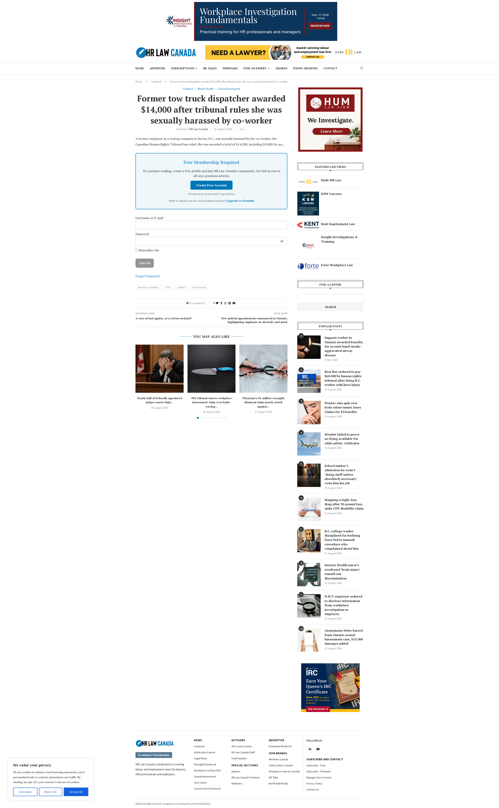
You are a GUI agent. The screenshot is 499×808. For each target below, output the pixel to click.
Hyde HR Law (331, 180)
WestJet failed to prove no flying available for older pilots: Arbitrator (342, 438)
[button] (140, 381)
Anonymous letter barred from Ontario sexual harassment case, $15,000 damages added (344, 637)
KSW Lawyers (331, 194)
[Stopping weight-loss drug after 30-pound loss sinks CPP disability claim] (309, 509)
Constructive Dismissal (207, 788)
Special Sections (244, 765)
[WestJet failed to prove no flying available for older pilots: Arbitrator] (309, 444)
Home (139, 68)
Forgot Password (147, 276)
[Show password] (281, 241)
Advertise (157, 68)
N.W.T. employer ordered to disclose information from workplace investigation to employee (343, 605)
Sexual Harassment (205, 776)
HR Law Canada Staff (243, 752)
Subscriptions (182, 68)
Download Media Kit (280, 746)
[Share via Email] (234, 303)
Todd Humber (239, 758)
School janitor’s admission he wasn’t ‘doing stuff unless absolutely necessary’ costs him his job (341, 474)
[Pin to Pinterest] (229, 303)
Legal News (200, 758)
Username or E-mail (149, 218)
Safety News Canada (281, 765)
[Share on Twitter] (225, 303)
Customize (25, 792)
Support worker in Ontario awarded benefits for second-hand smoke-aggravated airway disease (344, 346)
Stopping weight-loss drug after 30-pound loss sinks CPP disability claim (344, 504)
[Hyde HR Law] (284, 47)
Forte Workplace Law (337, 265)
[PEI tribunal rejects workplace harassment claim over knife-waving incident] (212, 369)
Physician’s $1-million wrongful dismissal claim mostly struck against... (263, 402)
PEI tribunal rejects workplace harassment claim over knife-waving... (211, 402)
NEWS (198, 740)
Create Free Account (211, 185)
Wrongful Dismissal (205, 764)
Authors (238, 740)
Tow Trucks (199, 287)
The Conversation (241, 746)
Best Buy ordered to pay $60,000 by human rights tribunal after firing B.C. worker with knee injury (343, 378)
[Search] (362, 68)
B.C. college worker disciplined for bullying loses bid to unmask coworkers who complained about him (342, 540)
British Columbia (148, 287)
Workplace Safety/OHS (207, 770)
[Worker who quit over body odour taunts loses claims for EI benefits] (309, 412)
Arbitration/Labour (204, 752)
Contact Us (312, 789)
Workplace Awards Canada (284, 771)
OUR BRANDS (278, 753)
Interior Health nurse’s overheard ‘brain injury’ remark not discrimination (342, 571)
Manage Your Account (318, 777)
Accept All (76, 792)
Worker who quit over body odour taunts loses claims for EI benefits (343, 407)
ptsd (168, 287)
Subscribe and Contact (324, 759)
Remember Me (148, 250)
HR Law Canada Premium (245, 777)
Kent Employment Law (338, 224)
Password (142, 234)
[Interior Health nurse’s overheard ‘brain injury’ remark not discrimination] (309, 574)
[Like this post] (217, 303)
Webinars (230, 68)
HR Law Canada (198, 129)
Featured (156, 81)
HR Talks (210, 68)
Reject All (50, 792)
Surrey (181, 287)
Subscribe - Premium (318, 771)
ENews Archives (305, 68)
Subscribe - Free (316, 765)
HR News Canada (278, 759)
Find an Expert (254, 68)
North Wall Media (278, 783)
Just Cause (200, 782)
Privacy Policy (314, 783)
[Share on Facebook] (221, 303)
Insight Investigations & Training (339, 239)
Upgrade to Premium (240, 200)
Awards (281, 68)
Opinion (235, 771)
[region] (51, 779)
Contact (330, 68)
